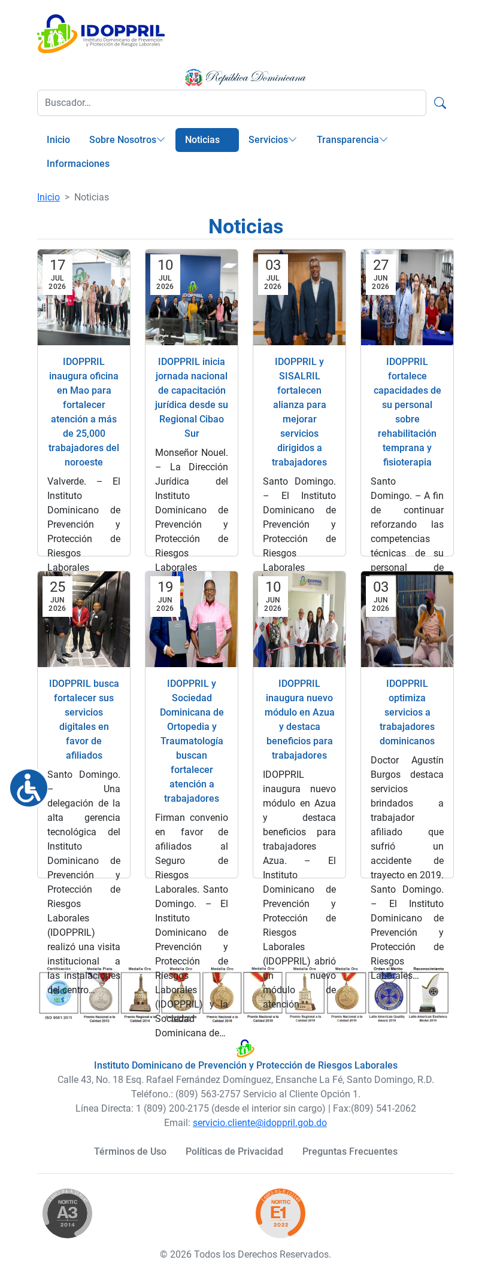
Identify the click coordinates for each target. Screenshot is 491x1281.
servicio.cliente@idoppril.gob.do (260, 1122)
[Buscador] (440, 103)
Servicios (268, 139)
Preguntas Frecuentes (350, 1151)
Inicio (58, 139)
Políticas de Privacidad (234, 1151)
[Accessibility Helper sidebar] (24, 783)
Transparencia (348, 139)
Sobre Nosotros (122, 139)
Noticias (202, 139)
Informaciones (78, 163)
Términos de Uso (130, 1151)
